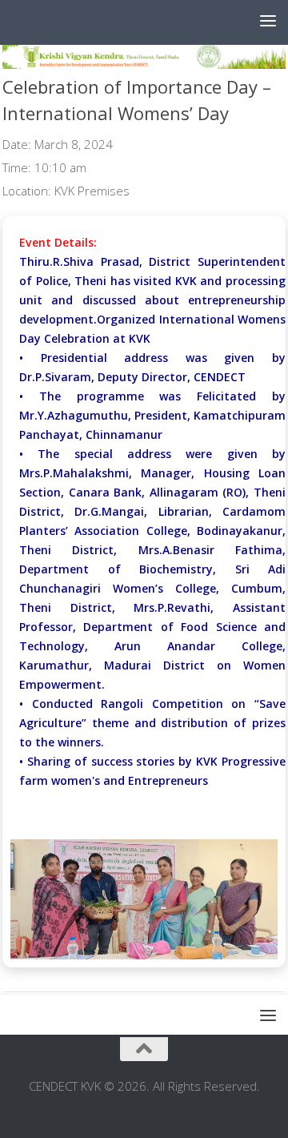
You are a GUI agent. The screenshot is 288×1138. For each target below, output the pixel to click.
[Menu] (268, 20)
